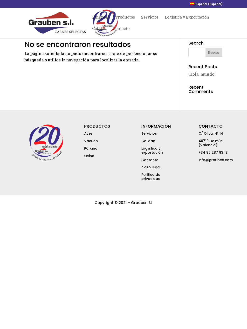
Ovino (89, 155)
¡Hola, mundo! (201, 74)
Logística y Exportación (187, 18)
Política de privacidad (150, 176)
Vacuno (91, 140)
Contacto (121, 29)
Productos (125, 18)
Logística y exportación (152, 150)
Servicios (149, 18)
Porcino (90, 148)
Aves (88, 133)
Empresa (100, 18)
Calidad (99, 29)
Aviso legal (151, 167)
